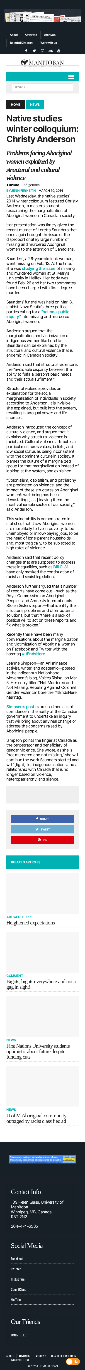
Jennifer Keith (23, 190)
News (11, 1040)
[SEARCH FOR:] (42, 86)
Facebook (17, 1258)
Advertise (31, 35)
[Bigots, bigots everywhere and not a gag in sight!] (42, 952)
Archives (49, 35)
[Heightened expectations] (42, 893)
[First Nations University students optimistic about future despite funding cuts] (42, 1016)
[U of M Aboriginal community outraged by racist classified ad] (42, 1086)
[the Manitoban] (42, 63)
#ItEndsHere (33, 653)
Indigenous (31, 184)
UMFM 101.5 (18, 1334)
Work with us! (49, 42)
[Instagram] (42, 50)
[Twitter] (34, 50)
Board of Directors (21, 42)
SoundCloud (18, 1289)
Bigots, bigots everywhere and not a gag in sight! (41, 984)
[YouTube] (59, 50)
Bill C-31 (60, 566)
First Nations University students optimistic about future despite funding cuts (37, 1051)
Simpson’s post (20, 706)
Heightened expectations (30, 923)
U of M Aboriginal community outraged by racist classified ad (36, 1118)
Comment (14, 976)
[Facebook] (26, 50)
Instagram (17, 1278)
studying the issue (38, 268)
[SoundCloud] (50, 50)
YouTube (16, 1299)
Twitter (16, 1268)
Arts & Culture (19, 917)
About (14, 35)
